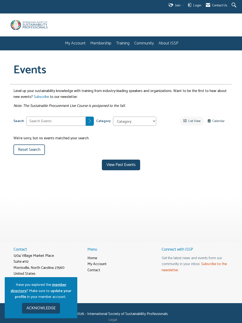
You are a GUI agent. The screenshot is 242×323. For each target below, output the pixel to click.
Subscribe (41, 97)
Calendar (218, 121)
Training (123, 43)
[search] (90, 121)
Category (103, 121)
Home (92, 258)
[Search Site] (235, 5)
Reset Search (29, 149)
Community (144, 43)
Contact (93, 270)
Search (18, 121)
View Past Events (121, 164)
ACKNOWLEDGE (41, 308)
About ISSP (168, 43)
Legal (112, 320)
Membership (100, 43)
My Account (75, 43)
